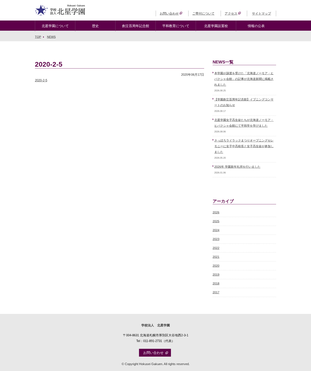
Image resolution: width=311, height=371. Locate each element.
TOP (38, 36)
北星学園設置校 (216, 26)
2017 (216, 292)
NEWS (51, 36)
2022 (216, 248)
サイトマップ (261, 13)
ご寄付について (203, 13)
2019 (216, 274)
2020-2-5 (41, 80)
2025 (216, 221)
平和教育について (175, 26)
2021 (216, 256)
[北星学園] (60, 12)
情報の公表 (256, 26)
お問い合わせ (169, 13)
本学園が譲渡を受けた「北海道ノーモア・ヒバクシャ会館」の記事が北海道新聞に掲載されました (244, 79)
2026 (216, 212)
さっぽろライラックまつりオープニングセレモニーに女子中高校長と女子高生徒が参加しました (244, 146)
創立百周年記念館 (135, 26)
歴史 (95, 26)
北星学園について (55, 26)
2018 (216, 283)
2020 (216, 265)
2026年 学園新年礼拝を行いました (237, 166)
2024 (216, 230)
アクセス (231, 13)
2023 (216, 239)
